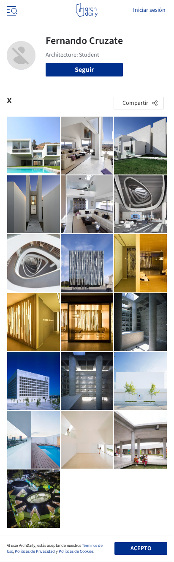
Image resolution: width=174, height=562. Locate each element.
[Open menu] (11, 10)
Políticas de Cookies (76, 551)
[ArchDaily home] (87, 10)
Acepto (140, 548)
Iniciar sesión (149, 10)
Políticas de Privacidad (35, 551)
